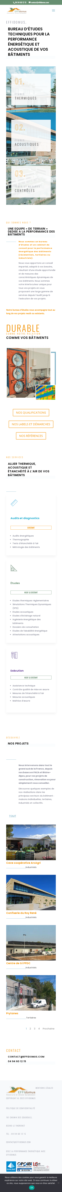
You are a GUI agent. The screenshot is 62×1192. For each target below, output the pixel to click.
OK (31, 1187)
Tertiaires (31, 1017)
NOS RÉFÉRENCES (31, 436)
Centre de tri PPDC (18, 963)
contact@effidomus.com (26, 1056)
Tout (12, 816)
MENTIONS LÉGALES (44, 1087)
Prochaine (48, 1028)
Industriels (31, 867)
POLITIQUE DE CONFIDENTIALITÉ (20, 1108)
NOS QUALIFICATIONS (31, 413)
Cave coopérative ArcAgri (23, 863)
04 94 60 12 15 (17, 1061)
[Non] (58, 1182)
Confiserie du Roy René (21, 913)
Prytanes (12, 1013)
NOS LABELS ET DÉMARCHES (31, 424)
